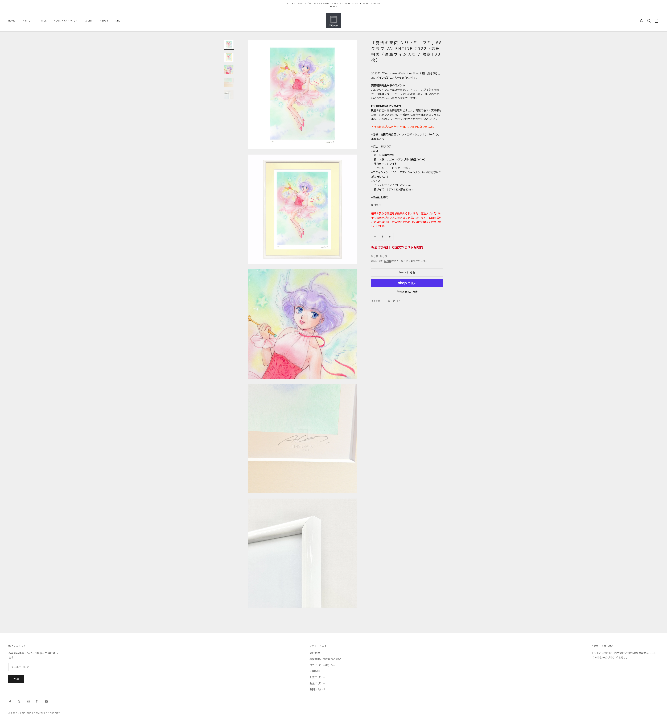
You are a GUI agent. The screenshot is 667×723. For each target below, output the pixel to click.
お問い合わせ (317, 689)
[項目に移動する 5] (229, 95)
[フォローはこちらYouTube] (46, 701)
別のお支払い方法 (407, 291)
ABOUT (104, 20)
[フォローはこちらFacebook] (10, 701)
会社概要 (315, 653)
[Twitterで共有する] (389, 301)
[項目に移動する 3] (229, 70)
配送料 (387, 261)
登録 (16, 678)
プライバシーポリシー (323, 665)
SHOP (119, 20)
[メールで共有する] (398, 301)
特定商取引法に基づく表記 (325, 659)
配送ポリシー (317, 677)
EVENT (88, 20)
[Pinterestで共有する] (393, 301)
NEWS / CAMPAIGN (65, 20)
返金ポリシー (317, 683)
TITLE (43, 20)
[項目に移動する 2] (229, 57)
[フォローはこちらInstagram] (28, 701)
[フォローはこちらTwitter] (19, 701)
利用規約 (315, 671)
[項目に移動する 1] (229, 45)
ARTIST (27, 20)
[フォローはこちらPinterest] (37, 701)
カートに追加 (407, 272)
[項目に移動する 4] (229, 82)
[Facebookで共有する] (384, 301)
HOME (12, 20)
